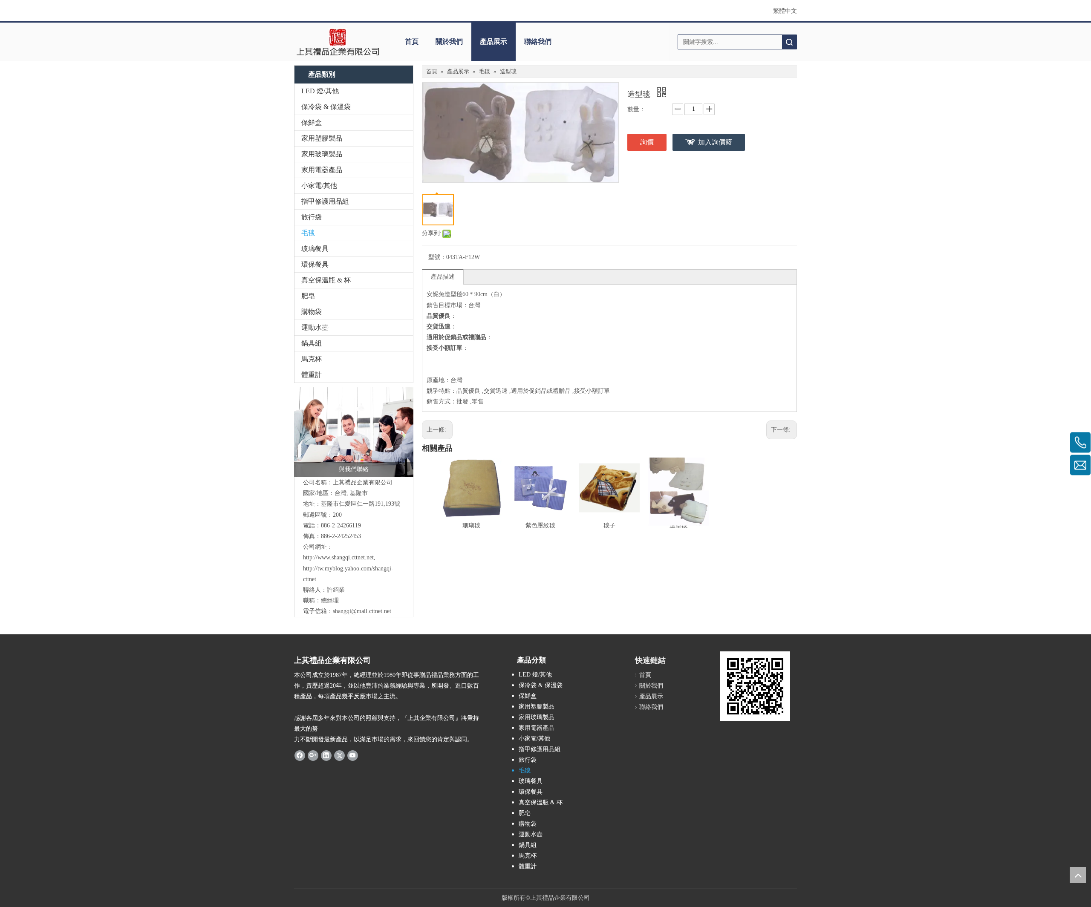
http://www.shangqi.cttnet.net (338, 557)
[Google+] (313, 754)
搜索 (789, 42)
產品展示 (493, 41)
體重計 (311, 374)
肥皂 (308, 295)
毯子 (609, 525)
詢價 (647, 142)
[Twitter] (339, 754)
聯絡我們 (537, 41)
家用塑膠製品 (321, 138)
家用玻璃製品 (321, 154)
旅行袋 (311, 217)
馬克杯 (311, 359)
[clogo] (337, 42)
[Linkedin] (326, 754)
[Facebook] (299, 754)
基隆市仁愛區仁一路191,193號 (360, 504)
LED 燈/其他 (320, 91)
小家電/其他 (319, 185)
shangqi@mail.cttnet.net (362, 611)
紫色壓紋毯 (540, 525)
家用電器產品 (321, 169)
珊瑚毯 (471, 525)
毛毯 (308, 232)
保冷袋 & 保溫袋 (326, 106)
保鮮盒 (311, 122)
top (1078, 875)
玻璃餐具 (315, 248)
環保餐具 (315, 264)
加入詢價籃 (715, 142)
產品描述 (443, 277)
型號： (437, 257)
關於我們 (449, 41)
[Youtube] (352, 754)
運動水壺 (315, 327)
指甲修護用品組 (325, 201)
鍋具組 (311, 343)
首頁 (412, 41)
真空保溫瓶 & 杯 (326, 280)
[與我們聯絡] (353, 432)
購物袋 (311, 311)
